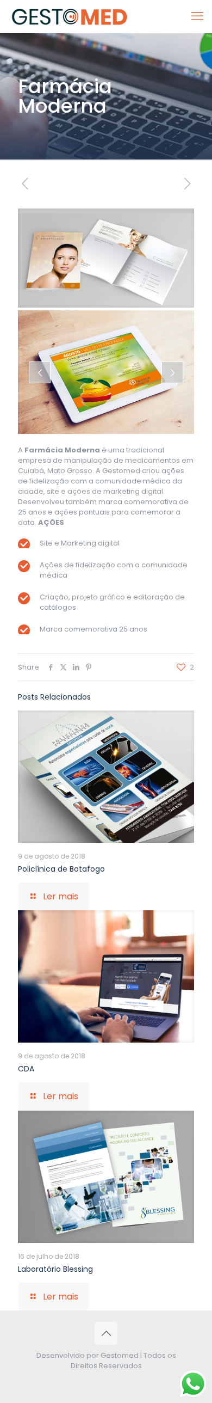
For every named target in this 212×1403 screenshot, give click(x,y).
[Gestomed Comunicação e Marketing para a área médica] (70, 16)
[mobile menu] (197, 16)
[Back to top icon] (106, 1333)
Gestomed (120, 1355)
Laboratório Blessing (55, 1269)
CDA (26, 1068)
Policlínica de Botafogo (61, 868)
